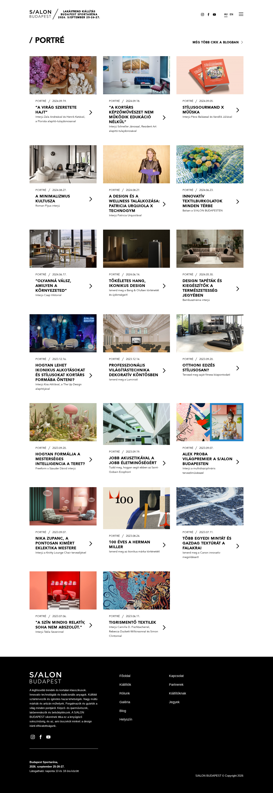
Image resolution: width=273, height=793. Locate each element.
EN (231, 14)
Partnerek (176, 684)
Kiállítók (125, 684)
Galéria (124, 702)
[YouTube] (214, 14)
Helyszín (125, 719)
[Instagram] (202, 14)
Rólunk (124, 693)
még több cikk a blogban (216, 42)
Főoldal (124, 676)
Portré (49, 41)
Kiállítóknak (177, 693)
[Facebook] (208, 14)
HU (226, 14)
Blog (122, 711)
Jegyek (174, 702)
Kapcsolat (176, 676)
